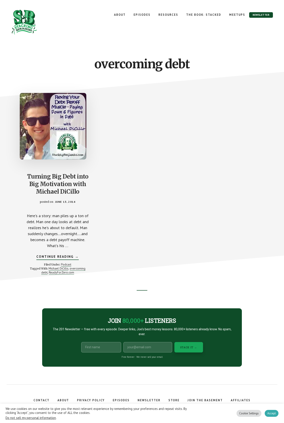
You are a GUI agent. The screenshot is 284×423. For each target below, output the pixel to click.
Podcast (66, 264)
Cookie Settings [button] (249, 413)
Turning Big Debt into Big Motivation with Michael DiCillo (58, 184)
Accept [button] (271, 413)
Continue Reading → (57, 257)
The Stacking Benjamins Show (39, 22)
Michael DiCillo (58, 268)
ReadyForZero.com (61, 272)
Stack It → (188, 347)
